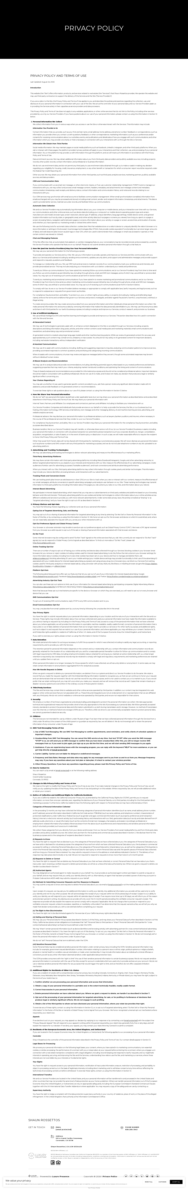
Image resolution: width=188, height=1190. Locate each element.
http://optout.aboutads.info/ (44, 587)
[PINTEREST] (147, 1177)
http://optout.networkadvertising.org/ (98, 587)
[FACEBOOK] (126, 1177)
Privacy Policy (110, 1176)
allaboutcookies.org (40, 558)
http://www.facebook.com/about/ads (82, 577)
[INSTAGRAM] (131, 1177)
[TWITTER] (142, 1177)
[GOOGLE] (152, 1177)
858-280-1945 (131, 1129)
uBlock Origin (59, 566)
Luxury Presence (60, 1176)
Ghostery (48, 566)
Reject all (148, 1182)
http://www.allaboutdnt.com (44, 543)
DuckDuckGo (38, 566)
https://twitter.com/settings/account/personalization (127, 577)
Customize (162, 1182)
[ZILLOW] (158, 1177)
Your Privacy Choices (94, 1188)
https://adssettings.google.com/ (45, 577)
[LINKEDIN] (136, 1177)
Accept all (176, 1182)
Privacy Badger (151, 564)
